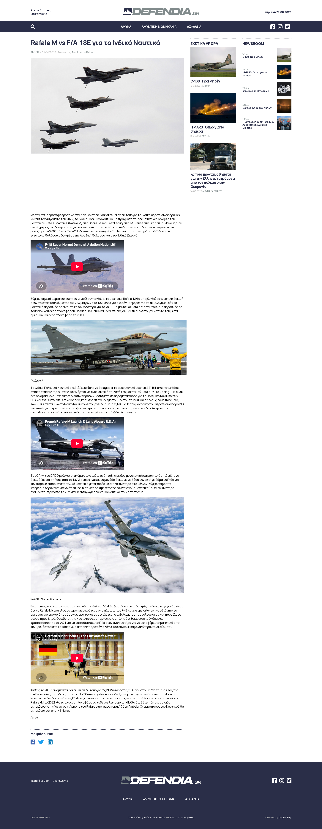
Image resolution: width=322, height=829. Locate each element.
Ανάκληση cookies (154, 817)
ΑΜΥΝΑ (126, 27)
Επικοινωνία (39, 14)
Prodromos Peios (82, 52)
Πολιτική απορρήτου (182, 817)
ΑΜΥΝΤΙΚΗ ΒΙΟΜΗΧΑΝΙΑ (159, 27)
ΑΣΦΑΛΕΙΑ (194, 27)
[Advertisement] (107, 184)
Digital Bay (285, 817)
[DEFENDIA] (161, 15)
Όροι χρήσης (135, 817)
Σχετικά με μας (40, 10)
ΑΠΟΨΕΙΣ (217, 191)
